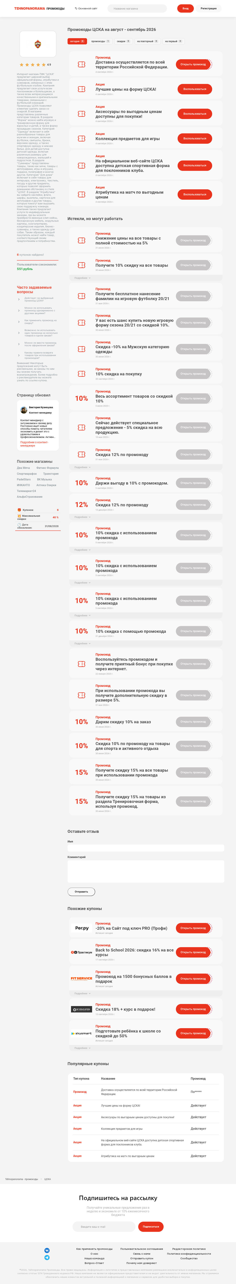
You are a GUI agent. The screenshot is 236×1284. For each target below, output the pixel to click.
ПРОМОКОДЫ (39, 9)
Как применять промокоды (94, 1249)
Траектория (51, 473)
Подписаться (151, 1226)
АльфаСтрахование (30, 496)
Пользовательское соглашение (141, 1249)
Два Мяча (23, 468)
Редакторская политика (189, 1249)
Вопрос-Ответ (94, 1263)
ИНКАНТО (23, 485)
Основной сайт (87, 8)
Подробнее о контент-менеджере (34, 444)
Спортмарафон (27, 473)
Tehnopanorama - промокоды (21, 1179)
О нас (94, 1253)
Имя (70, 841)
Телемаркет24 (26, 491)
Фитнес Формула (47, 468)
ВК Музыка (44, 479)
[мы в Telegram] (47, 1259)
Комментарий (77, 857)
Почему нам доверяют (141, 1263)
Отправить (81, 891)
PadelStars (24, 479)
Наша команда (94, 1258)
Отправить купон (141, 1258)
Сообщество (189, 1258)
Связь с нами (141, 1253)
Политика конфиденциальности (189, 1253)
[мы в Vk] (47, 1252)
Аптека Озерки (46, 485)
